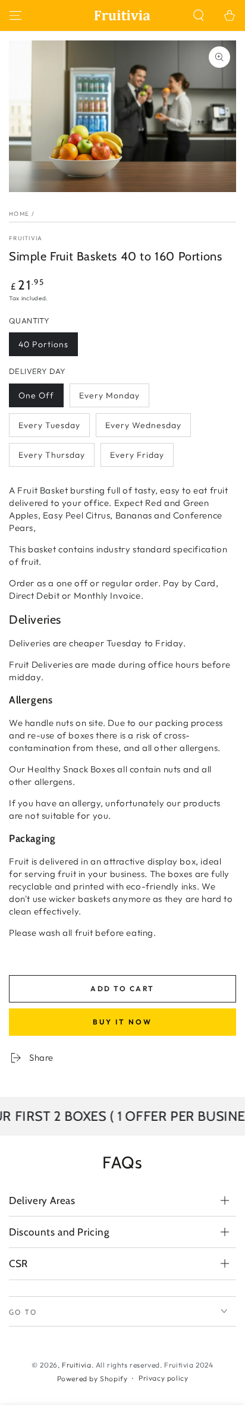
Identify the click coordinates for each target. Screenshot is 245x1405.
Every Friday (136, 458)
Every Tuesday (49, 428)
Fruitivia (26, 238)
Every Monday (109, 398)
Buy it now (122, 1021)
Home (19, 214)
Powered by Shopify (92, 1378)
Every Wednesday (143, 428)
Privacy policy (163, 1377)
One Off (41, 398)
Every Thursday (51, 458)
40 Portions (43, 347)
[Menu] (15, 15)
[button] (198, 15)
